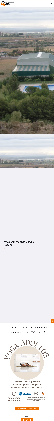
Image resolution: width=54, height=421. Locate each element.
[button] (52, 3)
